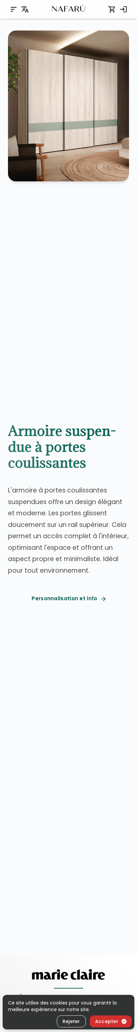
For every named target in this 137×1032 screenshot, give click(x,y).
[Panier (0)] (112, 9)
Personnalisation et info (64, 598)
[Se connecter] (123, 9)
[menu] (13, 9)
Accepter (106, 1021)
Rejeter (71, 1021)
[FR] (25, 9)
